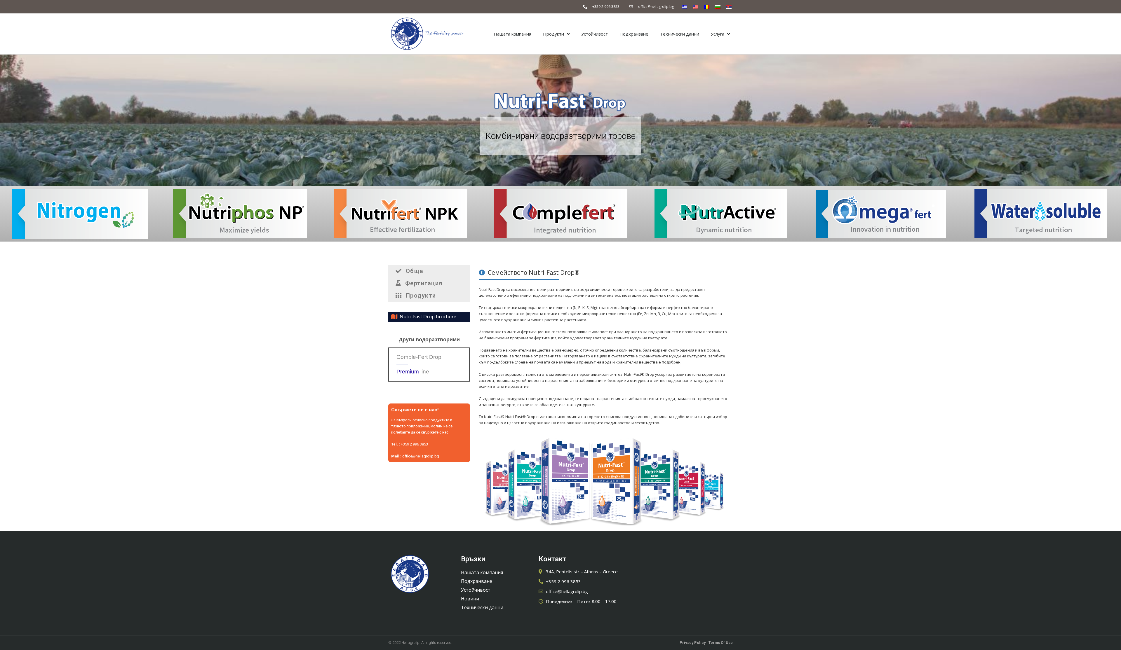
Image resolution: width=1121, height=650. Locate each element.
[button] (429, 271)
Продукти (553, 34)
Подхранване (633, 34)
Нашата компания (512, 34)
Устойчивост (594, 34)
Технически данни (679, 34)
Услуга (717, 34)
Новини (470, 598)
